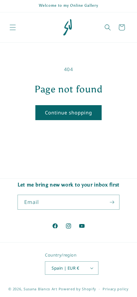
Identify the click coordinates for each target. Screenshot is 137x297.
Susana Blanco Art (40, 288)
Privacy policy (116, 288)
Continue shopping (68, 112)
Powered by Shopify (78, 288)
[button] (13, 27)
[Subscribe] (112, 202)
